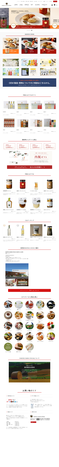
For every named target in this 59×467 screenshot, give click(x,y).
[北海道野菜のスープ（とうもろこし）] (36, 203)
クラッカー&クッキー (51, 330)
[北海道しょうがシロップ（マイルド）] (9, 203)
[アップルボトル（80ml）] (36, 184)
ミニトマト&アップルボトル (29, 309)
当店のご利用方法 (23, 1)
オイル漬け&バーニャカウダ (29, 320)
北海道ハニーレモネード (20, 237)
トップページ (18, 1)
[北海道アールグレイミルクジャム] (50, 184)
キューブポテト (8, 341)
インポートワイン (50, 341)
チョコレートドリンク (8, 309)
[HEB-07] (36, 105)
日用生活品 (29, 351)
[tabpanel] (29, 18)
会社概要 (44, 1)
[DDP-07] (36, 123)
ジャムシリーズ (40, 320)
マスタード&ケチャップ (8, 330)
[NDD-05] (23, 123)
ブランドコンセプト (40, 1)
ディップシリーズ (18, 320)
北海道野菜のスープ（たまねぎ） (21, 209)
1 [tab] (27, 30)
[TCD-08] (50, 123)
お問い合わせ (55, 1)
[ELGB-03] (9, 105)
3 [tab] (30, 30)
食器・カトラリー (18, 351)
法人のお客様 (35, 1)
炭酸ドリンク (19, 309)
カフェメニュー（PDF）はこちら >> (29, 290)
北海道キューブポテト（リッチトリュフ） (36, 237)
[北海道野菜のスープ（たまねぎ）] (23, 203)
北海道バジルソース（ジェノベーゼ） (49, 237)
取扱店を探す (31, 1)
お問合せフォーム (33, 422)
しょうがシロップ (40, 309)
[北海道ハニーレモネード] (23, 230)
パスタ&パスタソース (40, 330)
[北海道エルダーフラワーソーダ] (9, 230)
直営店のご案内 (27, 1)
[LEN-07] (23, 105)
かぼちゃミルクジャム (47, 209)
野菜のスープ (51, 309)
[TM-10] (9, 123)
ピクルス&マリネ (29, 330)
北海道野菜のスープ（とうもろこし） (35, 209)
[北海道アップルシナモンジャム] (23, 184)
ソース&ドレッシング (19, 330)
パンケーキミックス (29, 341)
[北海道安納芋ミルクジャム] (9, 184)
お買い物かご (50, 1)
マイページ (47, 1)
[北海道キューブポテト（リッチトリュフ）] (36, 230)
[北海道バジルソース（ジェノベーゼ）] (50, 230)
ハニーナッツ (51, 320)
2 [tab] (28, 30)
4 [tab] (31, 30)
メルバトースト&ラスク (40, 341)
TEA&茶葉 (8, 320)
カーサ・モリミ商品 (8, 351)
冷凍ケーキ (18, 341)
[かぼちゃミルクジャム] (50, 203)
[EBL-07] (50, 105)
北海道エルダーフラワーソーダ (7, 237)
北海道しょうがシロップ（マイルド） (8, 209)
